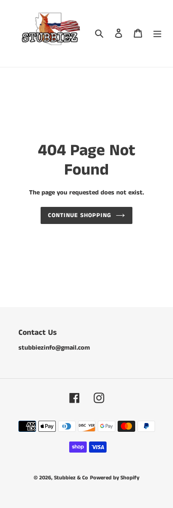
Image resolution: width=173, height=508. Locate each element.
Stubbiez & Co (71, 478)
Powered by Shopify (114, 478)
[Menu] (157, 33)
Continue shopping (79, 215)
